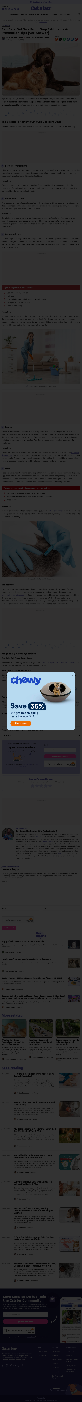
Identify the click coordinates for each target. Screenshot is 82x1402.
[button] (72, 675)
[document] (41, 701)
